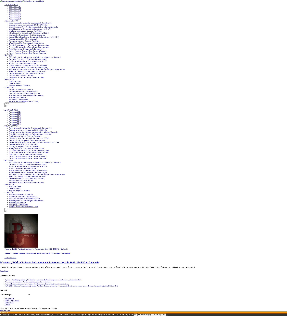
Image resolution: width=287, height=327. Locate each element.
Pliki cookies (9, 302)
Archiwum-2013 (10, 258)
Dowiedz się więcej (159, 314)
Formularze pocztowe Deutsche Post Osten (24, 41)
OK (135, 314)
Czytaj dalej (4, 271)
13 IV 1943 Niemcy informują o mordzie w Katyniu (27, 71)
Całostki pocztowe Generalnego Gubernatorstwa (26, 49)
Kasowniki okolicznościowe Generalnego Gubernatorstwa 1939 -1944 (34, 37)
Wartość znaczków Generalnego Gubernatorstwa (26, 43)
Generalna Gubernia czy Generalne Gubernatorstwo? (28, 59)
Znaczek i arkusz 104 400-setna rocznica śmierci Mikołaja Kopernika (33, 27)
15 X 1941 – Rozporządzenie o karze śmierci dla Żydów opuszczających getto (37, 69)
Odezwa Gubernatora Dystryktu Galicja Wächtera (26, 73)
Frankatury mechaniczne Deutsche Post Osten (25, 31)
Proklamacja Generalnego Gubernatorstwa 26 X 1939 (28, 61)
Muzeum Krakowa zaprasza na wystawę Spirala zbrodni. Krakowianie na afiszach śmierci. (36, 284)
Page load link (5, 310)
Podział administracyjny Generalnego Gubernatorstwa (28, 65)
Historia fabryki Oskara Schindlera (21, 75)
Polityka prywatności (11, 300)
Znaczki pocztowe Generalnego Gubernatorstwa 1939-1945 (30, 29)
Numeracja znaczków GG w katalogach (23, 39)
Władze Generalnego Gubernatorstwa (22, 63)
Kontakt (7, 305)
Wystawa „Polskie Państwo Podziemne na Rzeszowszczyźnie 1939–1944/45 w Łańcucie (36, 249)
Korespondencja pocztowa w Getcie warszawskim (27, 35)
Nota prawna (9, 298)
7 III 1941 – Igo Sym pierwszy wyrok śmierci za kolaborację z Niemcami (35, 57)
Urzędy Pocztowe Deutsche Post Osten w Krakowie (27, 53)
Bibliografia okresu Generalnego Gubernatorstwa (26, 77)
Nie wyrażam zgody (144, 314)
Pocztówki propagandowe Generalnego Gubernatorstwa (29, 45)
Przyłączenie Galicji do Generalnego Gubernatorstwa (28, 67)
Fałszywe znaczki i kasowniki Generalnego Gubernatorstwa (30, 23)
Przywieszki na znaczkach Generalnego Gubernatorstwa (29, 47)
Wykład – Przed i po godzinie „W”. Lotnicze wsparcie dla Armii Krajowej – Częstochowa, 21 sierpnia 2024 (42, 280)
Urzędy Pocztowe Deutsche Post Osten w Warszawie (28, 51)
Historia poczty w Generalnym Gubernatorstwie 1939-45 (29, 33)
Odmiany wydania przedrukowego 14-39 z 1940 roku (28, 25)
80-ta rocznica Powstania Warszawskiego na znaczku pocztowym (27, 282)
